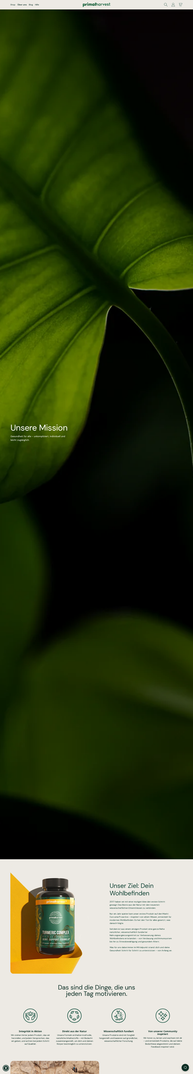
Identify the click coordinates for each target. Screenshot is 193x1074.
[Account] (173, 5)
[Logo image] (96, 4)
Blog (31, 4)
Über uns (22, 4)
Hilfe (37, 4)
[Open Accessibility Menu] (6, 1068)
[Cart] (180, 5)
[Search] (166, 5)
